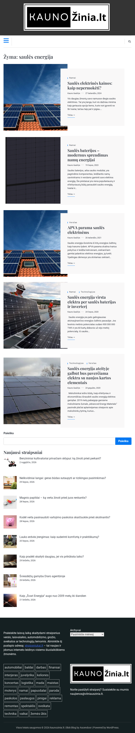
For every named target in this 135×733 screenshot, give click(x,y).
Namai (72, 78)
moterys (10, 690)
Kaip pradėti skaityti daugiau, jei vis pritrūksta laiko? (52, 556)
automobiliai (13, 667)
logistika (27, 683)
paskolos (11, 698)
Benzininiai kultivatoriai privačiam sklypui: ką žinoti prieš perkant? (60, 458)
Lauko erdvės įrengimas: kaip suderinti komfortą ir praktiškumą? (59, 537)
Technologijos (88, 292)
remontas (11, 706)
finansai (54, 667)
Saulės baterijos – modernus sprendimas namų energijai (88, 155)
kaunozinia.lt (57, 727)
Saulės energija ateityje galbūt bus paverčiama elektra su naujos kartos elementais (89, 375)
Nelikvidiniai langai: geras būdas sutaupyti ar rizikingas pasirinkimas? (63, 478)
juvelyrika (27, 675)
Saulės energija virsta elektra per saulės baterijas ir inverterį (92, 301)
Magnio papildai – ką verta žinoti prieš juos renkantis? (53, 497)
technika (11, 713)
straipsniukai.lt (34, 645)
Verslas (73, 222)
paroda (54, 690)
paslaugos (27, 698)
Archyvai (75, 630)
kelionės (43, 675)
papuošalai (38, 690)
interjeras (11, 675)
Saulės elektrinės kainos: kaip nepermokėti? (90, 85)
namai (23, 690)
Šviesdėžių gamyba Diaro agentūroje (42, 576)
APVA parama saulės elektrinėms (86, 230)
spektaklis (28, 706)
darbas (41, 667)
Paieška (9, 433)
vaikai (24, 713)
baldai (29, 667)
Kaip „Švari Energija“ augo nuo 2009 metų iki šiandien (53, 596)
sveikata (44, 706)
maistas (52, 683)
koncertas (11, 683)
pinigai (42, 698)
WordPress (112, 727)
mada (40, 683)
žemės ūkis (38, 713)
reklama (55, 698)
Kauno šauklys (74, 93)
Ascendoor (86, 727)
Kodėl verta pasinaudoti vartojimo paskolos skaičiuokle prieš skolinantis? (65, 517)
